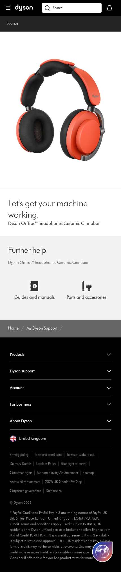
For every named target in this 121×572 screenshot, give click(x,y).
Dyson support (22, 371)
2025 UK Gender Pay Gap (63, 482)
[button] (28, 439)
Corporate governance (25, 491)
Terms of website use (81, 454)
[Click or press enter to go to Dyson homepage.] (24, 10)
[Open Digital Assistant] (102, 552)
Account (17, 387)
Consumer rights (21, 473)
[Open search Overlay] (72, 8)
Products (17, 354)
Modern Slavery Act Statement (57, 473)
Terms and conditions (47, 454)
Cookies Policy (46, 463)
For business (21, 404)
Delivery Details (20, 463)
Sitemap (88, 473)
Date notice (54, 491)
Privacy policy (19, 454)
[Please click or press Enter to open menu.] (8, 8)
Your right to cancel (74, 463)
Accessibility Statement (25, 482)
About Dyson (21, 421)
